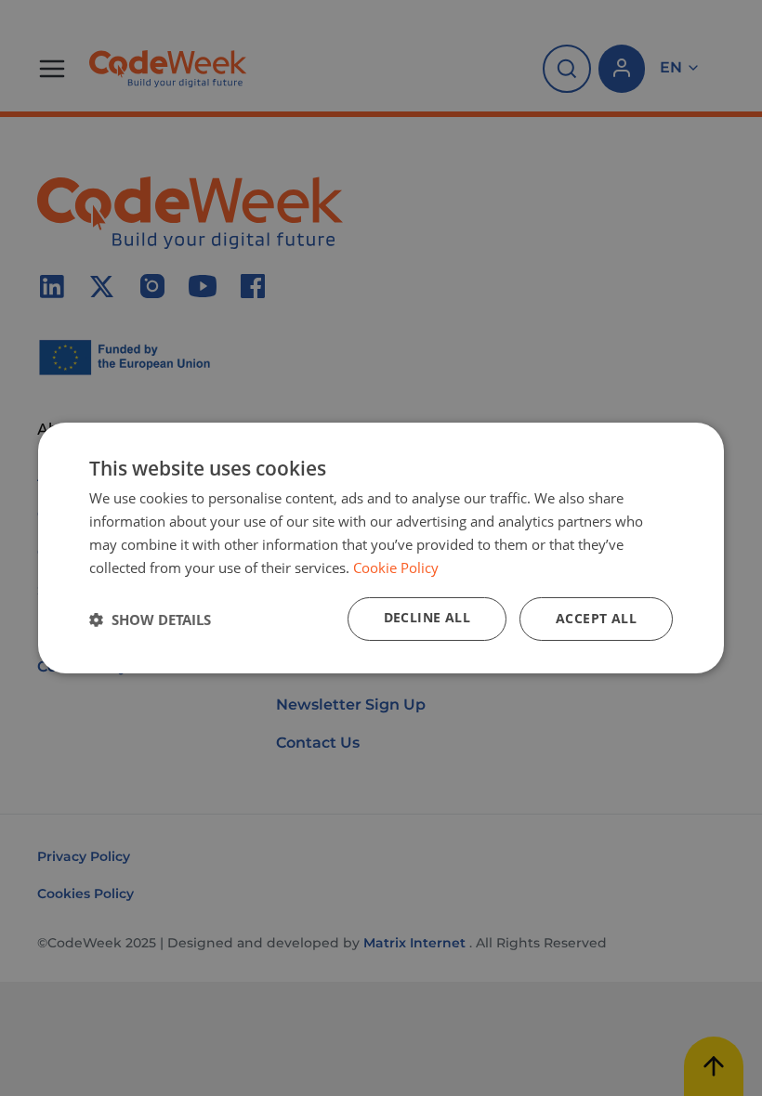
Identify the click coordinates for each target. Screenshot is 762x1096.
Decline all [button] (427, 617)
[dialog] (381, 548)
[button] (150, 619)
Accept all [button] (596, 618)
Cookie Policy (396, 567)
